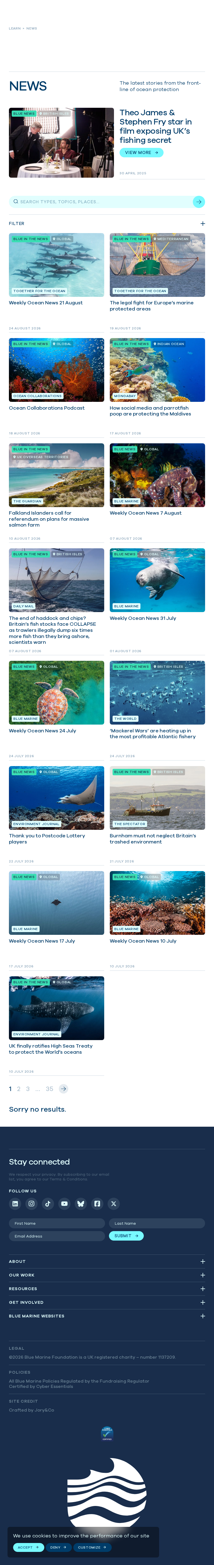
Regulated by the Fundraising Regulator (104, 1380)
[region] (83, 1542)
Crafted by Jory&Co (31, 1409)
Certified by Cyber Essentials (41, 1386)
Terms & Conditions (68, 1179)
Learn (15, 28)
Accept (25, 1547)
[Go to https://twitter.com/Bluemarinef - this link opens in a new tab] (114, 1204)
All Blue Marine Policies (34, 1380)
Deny (55, 1547)
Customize (89, 1547)
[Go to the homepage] (107, 1500)
